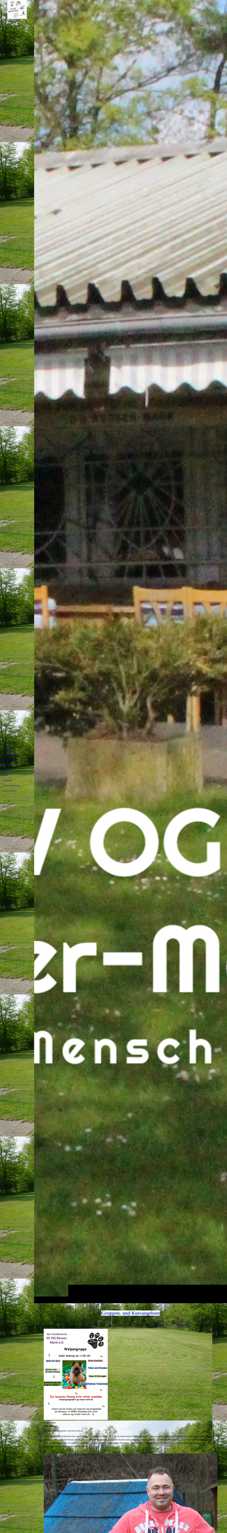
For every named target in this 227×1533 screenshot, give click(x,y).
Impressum (7, 780)
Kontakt (6, 765)
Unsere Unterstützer (11, 785)
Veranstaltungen (9, 754)
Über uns (7, 749)
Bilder (5, 775)
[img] (130, 651)
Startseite (7, 744)
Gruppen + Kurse (10, 759)
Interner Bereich (9, 791)
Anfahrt (6, 770)
